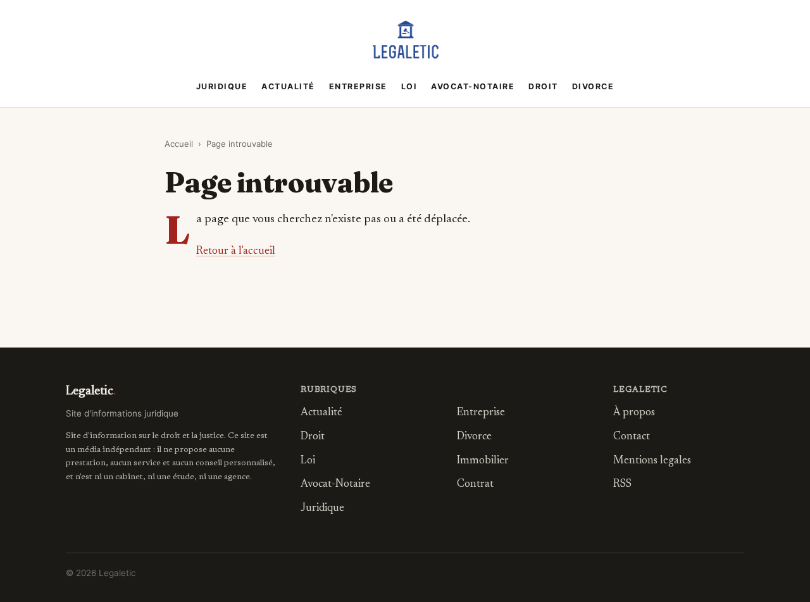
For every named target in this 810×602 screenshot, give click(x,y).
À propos (634, 413)
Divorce (593, 86)
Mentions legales (652, 461)
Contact (631, 437)
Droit (543, 86)
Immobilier (483, 461)
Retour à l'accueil (235, 251)
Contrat (475, 484)
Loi (409, 86)
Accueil (179, 144)
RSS (622, 484)
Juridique (222, 86)
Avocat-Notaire (472, 86)
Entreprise (358, 86)
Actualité (288, 86)
